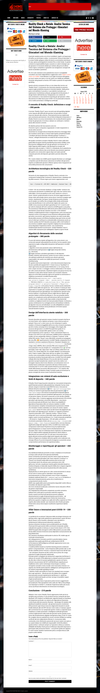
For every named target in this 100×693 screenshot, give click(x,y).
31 (91, 103)
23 (88, 101)
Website (31, 671)
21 (82, 101)
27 (80, 103)
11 (74, 99)
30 (88, 103)
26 (77, 103)
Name (30, 659)
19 (77, 101)
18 (74, 101)
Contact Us (55, 18)
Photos (38, 18)
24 (91, 101)
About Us (46, 18)
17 (91, 99)
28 (83, 103)
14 (82, 99)
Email (30, 665)
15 (85, 99)
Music (23, 18)
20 (80, 101)
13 (80, 99)
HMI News (15, 18)
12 (77, 99)
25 (74, 103)
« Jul (75, 107)
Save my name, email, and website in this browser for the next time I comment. (48, 678)
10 (91, 97)
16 (88, 99)
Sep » (78, 107)
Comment (31, 641)
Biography (30, 18)
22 (86, 101)
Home (8, 18)
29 (86, 103)
